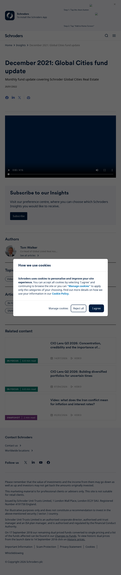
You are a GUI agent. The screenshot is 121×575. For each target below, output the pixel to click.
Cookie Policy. (60, 293)
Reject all (78, 308)
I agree (96, 308)
